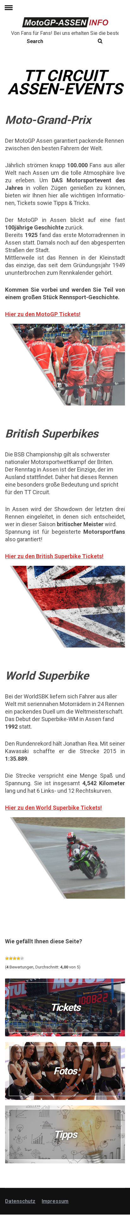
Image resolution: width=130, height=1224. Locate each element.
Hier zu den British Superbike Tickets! (54, 556)
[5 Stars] (22, 958)
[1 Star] (7, 958)
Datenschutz (20, 1201)
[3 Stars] (14, 958)
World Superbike (57, 807)
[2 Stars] (11, 958)
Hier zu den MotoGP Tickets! (42, 314)
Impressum (55, 1201)
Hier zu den (20, 807)
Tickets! (90, 807)
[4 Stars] (18, 958)
